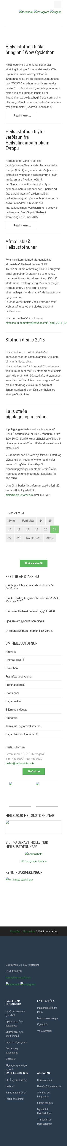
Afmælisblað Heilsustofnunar (21, 244)
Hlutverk (11, 651)
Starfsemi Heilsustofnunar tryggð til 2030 (30, 611)
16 (9, 529)
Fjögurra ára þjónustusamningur (25, 621)
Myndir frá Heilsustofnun (44, 1111)
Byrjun (12, 520)
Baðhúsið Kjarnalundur (49, 1086)
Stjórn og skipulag (16, 709)
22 (9, 538)
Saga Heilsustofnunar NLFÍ (22, 734)
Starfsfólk (11, 717)
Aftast (49, 538)
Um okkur (29, 931)
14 (41, 520)
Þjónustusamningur (47, 1018)
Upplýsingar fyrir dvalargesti (14, 1023)
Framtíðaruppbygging (18, 676)
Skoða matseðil (34, 563)
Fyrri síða (28, 520)
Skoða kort (33, 771)
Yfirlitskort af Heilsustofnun (44, 1121)
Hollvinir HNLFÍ (15, 660)
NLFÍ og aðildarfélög (16, 1080)
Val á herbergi (44, 1030)
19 (36, 529)
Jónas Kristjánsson (16, 1092)
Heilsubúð (12, 668)
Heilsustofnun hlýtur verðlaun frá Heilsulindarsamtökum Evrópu (27, 140)
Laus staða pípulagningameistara (27, 414)
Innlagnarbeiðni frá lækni (47, 1009)
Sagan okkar (13, 701)
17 (18, 529)
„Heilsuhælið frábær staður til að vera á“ (29, 630)
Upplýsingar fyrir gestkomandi (14, 1033)
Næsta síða (33, 538)
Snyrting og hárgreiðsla (43, 1094)
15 (50, 520)
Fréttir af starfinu (15, 684)
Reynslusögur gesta (16, 1042)
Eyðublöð (42, 1024)
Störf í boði (12, 693)
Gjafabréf (10, 1058)
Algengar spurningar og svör (16, 1067)
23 (18, 538)
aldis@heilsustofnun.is (19, 494)
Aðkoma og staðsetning (12, 1050)
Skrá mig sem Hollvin (33, 861)
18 (27, 529)
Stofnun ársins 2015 (25, 340)
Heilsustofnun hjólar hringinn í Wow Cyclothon (30, 49)
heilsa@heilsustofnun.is (20, 763)
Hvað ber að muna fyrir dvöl (15, 1013)
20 (45, 529)
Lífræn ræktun (45, 1103)
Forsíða (15, 931)
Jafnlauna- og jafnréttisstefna (23, 726)
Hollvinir (10, 1086)
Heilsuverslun (44, 1080)
